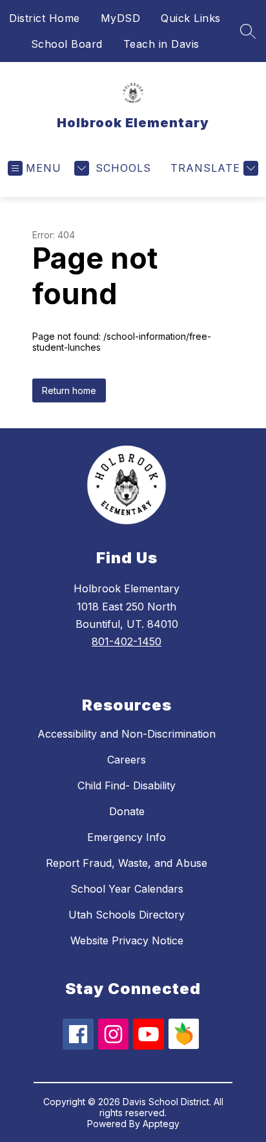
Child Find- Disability (126, 785)
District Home (44, 18)
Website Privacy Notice (126, 940)
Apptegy (161, 1123)
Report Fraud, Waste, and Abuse (126, 862)
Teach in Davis (161, 43)
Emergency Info (126, 837)
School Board (67, 43)
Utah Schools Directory (126, 914)
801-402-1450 (126, 641)
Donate (127, 811)
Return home (69, 390)
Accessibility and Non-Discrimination (126, 733)
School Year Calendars (126, 888)
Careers (126, 759)
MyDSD (121, 18)
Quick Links (191, 18)
